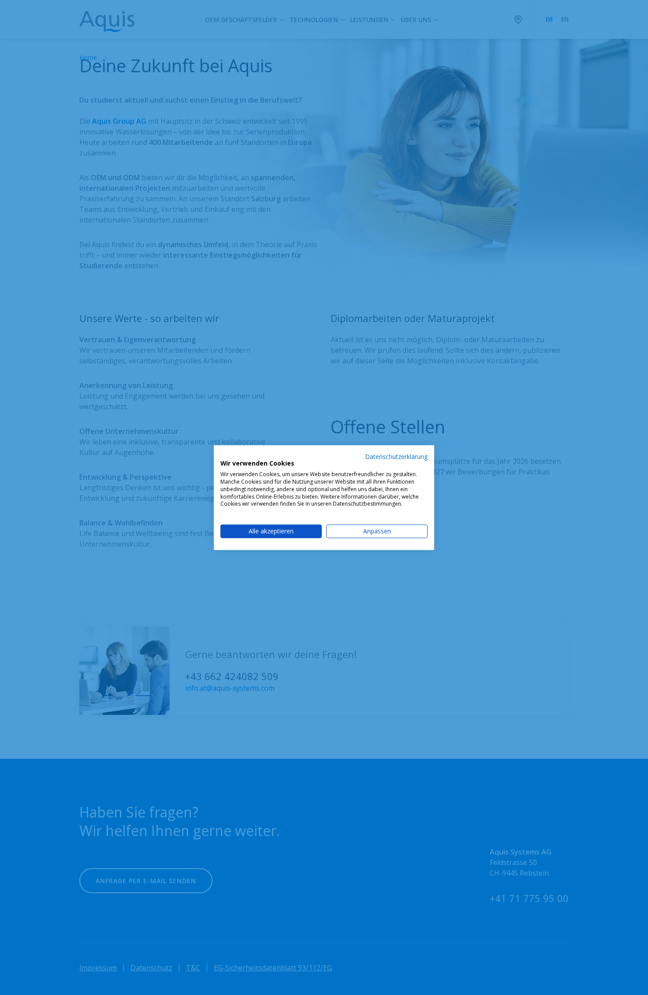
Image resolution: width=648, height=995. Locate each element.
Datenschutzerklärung (396, 456)
